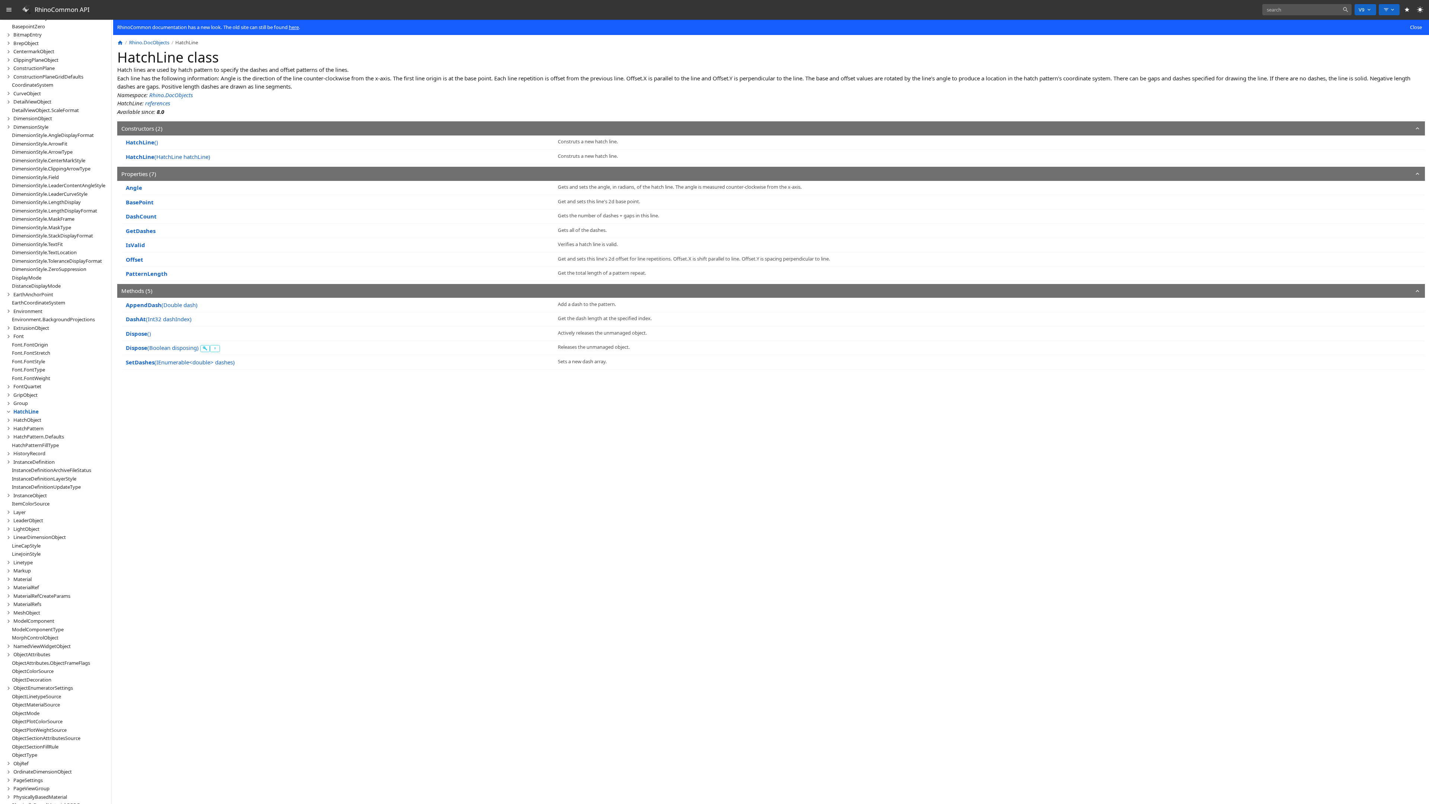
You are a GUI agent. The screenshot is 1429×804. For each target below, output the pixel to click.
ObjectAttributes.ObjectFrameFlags (51, 663)
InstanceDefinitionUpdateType (46, 487)
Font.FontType (28, 369)
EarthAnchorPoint (33, 294)
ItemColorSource (30, 503)
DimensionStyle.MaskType (41, 227)
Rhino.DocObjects (171, 95)
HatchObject (27, 420)
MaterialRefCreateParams (41, 596)
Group (20, 403)
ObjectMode (25, 713)
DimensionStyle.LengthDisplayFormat (54, 210)
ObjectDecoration (31, 679)
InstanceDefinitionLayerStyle (44, 478)
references (157, 103)
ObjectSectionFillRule (35, 746)
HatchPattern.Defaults (38, 436)
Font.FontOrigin (30, 344)
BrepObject (26, 43)
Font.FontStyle (28, 361)
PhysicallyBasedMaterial (40, 797)
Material (22, 579)
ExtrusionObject (31, 328)
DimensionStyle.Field (35, 177)
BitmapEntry (27, 34)
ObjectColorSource (33, 671)
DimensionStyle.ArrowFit (39, 143)
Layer (19, 512)
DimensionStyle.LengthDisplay (46, 202)
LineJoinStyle (26, 554)
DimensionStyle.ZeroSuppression (49, 269)
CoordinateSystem (32, 85)
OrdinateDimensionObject (42, 771)
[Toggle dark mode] (1420, 10)
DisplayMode (26, 277)
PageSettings (28, 780)
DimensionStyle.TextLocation (44, 252)
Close (1416, 27)
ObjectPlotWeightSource (39, 730)
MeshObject (26, 612)
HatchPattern (28, 428)
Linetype (23, 562)
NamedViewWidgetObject (42, 646)
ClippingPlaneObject (35, 60)
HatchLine (26, 411)
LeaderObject (28, 520)
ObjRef (21, 763)
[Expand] (8, 35)
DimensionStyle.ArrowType (42, 152)
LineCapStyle (26, 545)
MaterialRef (26, 587)
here (294, 27)
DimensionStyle (30, 127)
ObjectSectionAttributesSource (46, 738)
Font (18, 336)
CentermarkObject (33, 51)
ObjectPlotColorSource (37, 721)
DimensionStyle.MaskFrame (43, 219)
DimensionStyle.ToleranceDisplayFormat (57, 261)
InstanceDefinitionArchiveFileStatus (51, 470)
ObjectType (24, 755)
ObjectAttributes (31, 654)
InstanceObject (30, 495)
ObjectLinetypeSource (36, 696)
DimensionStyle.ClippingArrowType (51, 168)
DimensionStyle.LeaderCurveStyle (49, 194)
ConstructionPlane (34, 68)
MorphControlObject (35, 637)
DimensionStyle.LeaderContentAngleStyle (58, 185)
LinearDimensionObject (39, 537)
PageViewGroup (31, 788)
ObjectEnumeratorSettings (43, 688)
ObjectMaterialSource (36, 704)
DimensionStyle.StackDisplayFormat (52, 235)
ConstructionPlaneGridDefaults (48, 76)
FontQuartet (27, 386)
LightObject (26, 529)
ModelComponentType (38, 629)
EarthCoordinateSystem (38, 302)
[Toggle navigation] (9, 10)
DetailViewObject (32, 101)
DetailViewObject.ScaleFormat (45, 110)
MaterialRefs (27, 604)
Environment (27, 311)
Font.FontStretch (31, 353)
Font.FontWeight (31, 378)
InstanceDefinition (34, 462)
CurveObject (27, 93)
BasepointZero (28, 26)
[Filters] (1389, 9)
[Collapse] (8, 412)
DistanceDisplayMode (36, 286)
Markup (22, 570)
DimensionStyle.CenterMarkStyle (48, 160)
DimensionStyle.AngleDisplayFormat (53, 135)
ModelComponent (33, 621)
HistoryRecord (29, 453)
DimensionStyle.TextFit (37, 244)
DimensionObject (32, 118)
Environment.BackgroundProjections (53, 319)
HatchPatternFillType (35, 445)
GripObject (25, 395)
